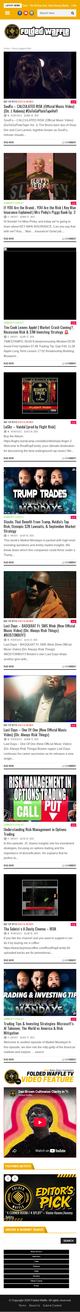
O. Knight (13, 216)
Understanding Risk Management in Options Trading (35, 831)
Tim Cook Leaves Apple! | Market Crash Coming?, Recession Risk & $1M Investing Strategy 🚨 (39, 329)
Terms (22, 1305)
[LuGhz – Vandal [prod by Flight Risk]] (40, 395)
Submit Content (52, 1305)
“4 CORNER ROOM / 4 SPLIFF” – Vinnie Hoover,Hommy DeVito (39, 1215)
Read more (9, 142)
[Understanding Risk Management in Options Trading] (40, 798)
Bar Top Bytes (10, 102)
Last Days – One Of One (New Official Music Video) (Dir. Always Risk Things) (35, 732)
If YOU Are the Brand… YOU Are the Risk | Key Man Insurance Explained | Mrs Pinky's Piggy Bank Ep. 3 (40, 210)
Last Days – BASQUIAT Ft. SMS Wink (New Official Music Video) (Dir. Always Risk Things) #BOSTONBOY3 (39, 630)
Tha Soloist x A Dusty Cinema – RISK (30, 929)
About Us (34, 1305)
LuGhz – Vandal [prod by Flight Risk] (29, 426)
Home (7, 48)
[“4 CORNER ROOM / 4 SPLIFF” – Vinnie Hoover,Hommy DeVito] (40, 1197)
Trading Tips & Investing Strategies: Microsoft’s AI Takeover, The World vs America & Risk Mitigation (39, 1028)
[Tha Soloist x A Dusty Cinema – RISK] (40, 897)
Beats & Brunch (25, 102)
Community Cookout (14, 203)
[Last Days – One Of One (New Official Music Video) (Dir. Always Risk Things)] (40, 698)
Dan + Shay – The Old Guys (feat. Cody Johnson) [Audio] (26, 5)
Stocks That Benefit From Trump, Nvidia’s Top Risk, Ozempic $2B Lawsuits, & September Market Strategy (40, 526)
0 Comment (70, 142)
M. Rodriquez (15, 115)
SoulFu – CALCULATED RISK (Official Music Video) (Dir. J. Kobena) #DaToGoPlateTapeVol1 (39, 108)
